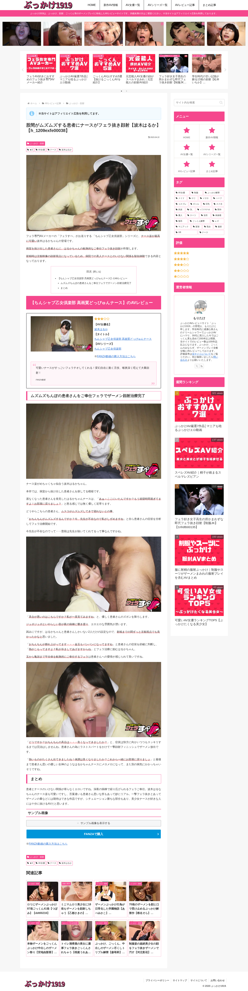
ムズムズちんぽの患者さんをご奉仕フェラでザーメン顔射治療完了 (96, 283)
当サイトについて (201, 354)
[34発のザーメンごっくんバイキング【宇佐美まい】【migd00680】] (185, 34)
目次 (89, 271)
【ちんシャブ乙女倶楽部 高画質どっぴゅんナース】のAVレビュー (92, 278)
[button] (221, 102)
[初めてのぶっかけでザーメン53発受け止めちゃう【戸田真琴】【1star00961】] (62, 34)
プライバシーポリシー (157, 980)
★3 (31, 150)
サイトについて (198, 980)
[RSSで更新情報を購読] (201, 366)
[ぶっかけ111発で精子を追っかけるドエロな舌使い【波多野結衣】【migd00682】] (144, 34)
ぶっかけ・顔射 (37, 143)
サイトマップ (180, 980)
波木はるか (67, 150)
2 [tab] (126, 91)
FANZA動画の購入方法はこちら (116, 356)
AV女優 (41, 150)
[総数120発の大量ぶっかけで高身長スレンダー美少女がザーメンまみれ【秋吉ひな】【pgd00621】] (103, 34)
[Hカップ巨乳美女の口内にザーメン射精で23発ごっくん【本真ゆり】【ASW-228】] (22, 34)
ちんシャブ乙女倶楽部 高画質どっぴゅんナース (123, 338)
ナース (53, 150)
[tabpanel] (41, 69)
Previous (22, 70)
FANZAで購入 (93, 834)
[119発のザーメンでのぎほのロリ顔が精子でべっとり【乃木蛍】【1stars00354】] (226, 34)
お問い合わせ (218, 980)
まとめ (64, 288)
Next (225, 70)
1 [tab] (121, 91)
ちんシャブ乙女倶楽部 (107, 348)
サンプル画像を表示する (95, 823)
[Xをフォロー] (197, 366)
